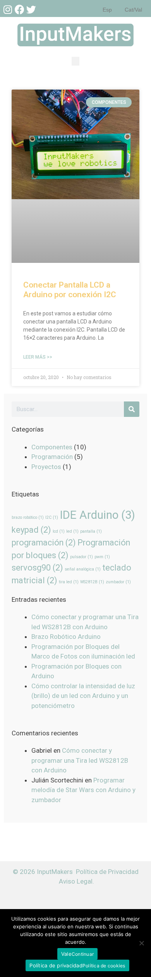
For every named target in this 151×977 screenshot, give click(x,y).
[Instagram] (8, 9)
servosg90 (37, 567)
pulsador (81, 556)
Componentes (51, 447)
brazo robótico (28, 517)
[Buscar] (131, 409)
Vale (66, 954)
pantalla (91, 531)
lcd (59, 531)
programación (44, 542)
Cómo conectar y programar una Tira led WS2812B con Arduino (79, 760)
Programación (52, 457)
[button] (75, 61)
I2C (51, 517)
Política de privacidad (55, 965)
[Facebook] (19, 9)
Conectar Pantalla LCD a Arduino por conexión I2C (69, 289)
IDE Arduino (97, 515)
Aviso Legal (76, 881)
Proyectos (46, 467)
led (72, 531)
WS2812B (92, 581)
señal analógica (83, 569)
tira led (69, 581)
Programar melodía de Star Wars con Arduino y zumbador (83, 790)
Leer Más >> (37, 357)
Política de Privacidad (107, 871)
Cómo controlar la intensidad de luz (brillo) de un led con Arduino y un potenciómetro (83, 695)
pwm (102, 556)
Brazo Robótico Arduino (66, 636)
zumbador (118, 581)
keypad (31, 530)
